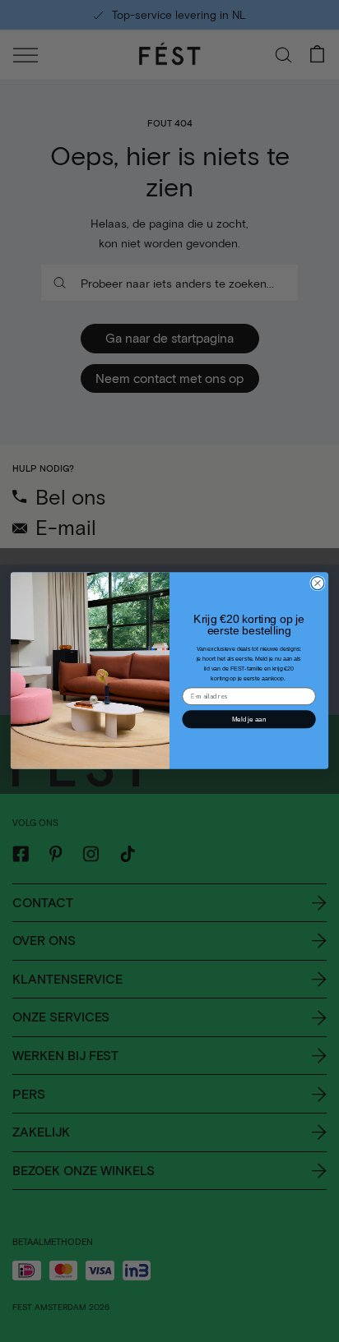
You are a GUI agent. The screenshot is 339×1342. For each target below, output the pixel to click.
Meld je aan (249, 719)
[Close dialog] (317, 583)
